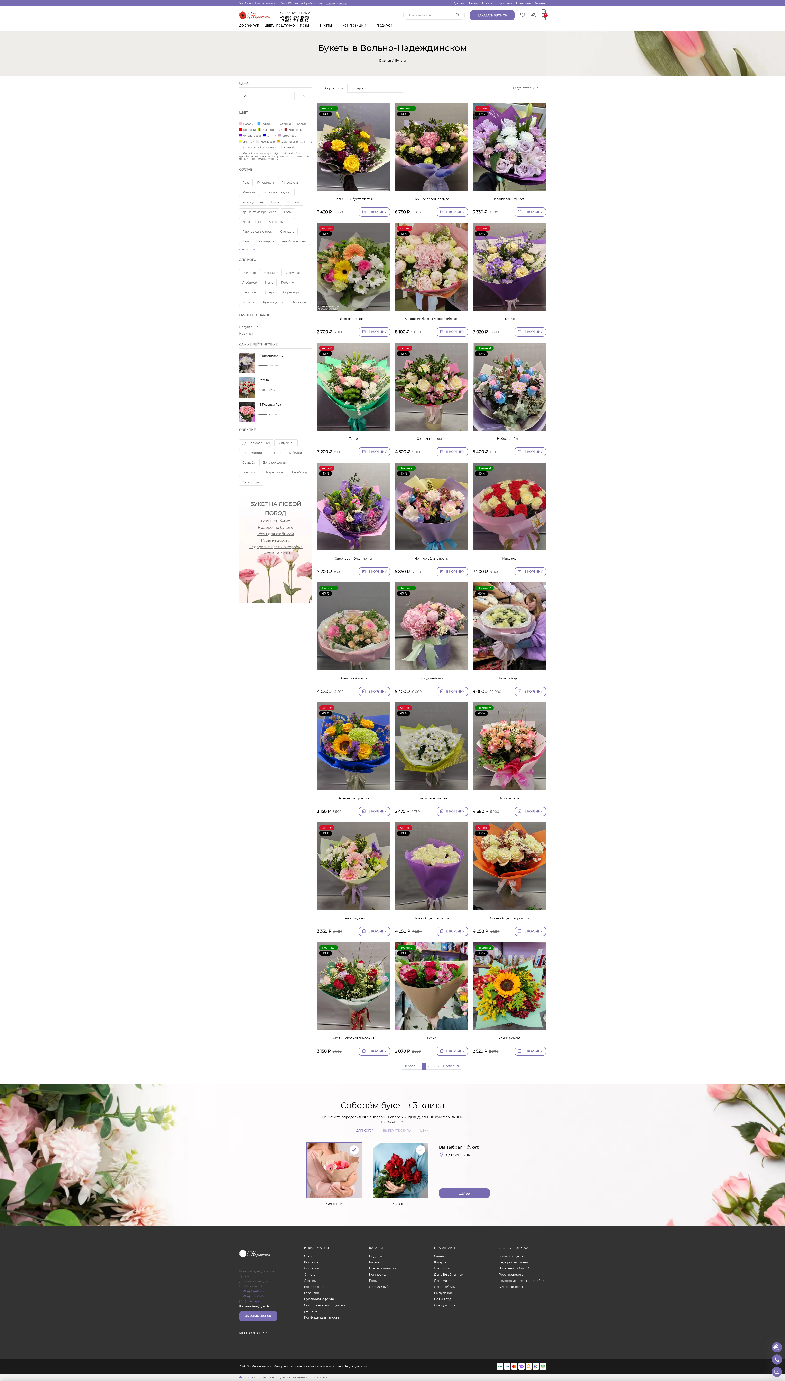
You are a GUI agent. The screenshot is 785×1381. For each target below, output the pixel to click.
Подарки (385, 25)
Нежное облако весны (432, 558)
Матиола (249, 192)
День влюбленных (256, 443)
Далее (464, 1193)
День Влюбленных (448, 1274)
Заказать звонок (258, 1315)
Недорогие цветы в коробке (276, 547)
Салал (246, 241)
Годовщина (274, 472)
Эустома (293, 202)
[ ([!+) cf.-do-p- (249, 1301)
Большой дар (509, 678)
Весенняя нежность (353, 319)
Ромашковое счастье (431, 798)
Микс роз (509, 558)
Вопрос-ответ (504, 3)
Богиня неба (509, 798)
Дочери (269, 292)
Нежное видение (353, 918)
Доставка (459, 3)
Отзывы (487, 3)
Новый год (298, 472)
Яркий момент (509, 1038)
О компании (523, 3)
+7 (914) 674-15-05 (294, 17)
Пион (275, 202)
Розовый (249, 123)
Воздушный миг (431, 678)
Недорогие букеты (276, 527)
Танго (353, 439)
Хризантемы (251, 222)
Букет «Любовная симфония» (354, 1038)
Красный (249, 129)
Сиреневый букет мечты (353, 558)
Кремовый (267, 141)
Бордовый (295, 129)
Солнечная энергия (431, 439)
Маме (269, 282)
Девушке (293, 273)
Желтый (248, 141)
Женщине (271, 273)
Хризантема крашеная (259, 212)
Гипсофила (289, 182)
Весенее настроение (353, 798)
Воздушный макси (353, 678)
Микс (308, 141)
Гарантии (311, 1293)
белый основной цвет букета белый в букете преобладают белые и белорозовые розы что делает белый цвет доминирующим (275, 156)
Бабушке (249, 292)
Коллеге (248, 302)
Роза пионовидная (277, 192)
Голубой (267, 123)
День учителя (444, 1305)
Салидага (287, 231)
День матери (252, 453)
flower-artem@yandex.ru (257, 1306)
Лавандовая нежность (509, 199)
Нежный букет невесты (431, 918)
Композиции (354, 25)
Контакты (540, 3)
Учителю (249, 273)
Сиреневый (290, 135)
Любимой (249, 282)
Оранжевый (289, 141)
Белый (301, 123)
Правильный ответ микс (260, 147)
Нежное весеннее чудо (431, 199)
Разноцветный (271, 129)
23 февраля (251, 482)
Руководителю (274, 302)
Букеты (326, 25)
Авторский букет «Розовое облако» (431, 319)
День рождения (275, 462)
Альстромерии (280, 222)
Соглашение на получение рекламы (325, 1308)
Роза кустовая (253, 202)
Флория (245, 1377)
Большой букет (275, 521)
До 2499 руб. (249, 25)
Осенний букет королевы (509, 918)
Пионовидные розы (257, 231)
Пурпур (509, 319)
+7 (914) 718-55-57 (251, 1296)
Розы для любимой (275, 534)
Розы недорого (275, 540)
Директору (291, 292)
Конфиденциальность (321, 1317)
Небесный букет (509, 439)
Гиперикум (265, 182)
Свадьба (248, 462)
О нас (308, 1256)
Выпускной (286, 443)
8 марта (275, 453)
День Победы (445, 1287)
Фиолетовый (252, 135)
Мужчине (300, 302)
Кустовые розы (275, 553)
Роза (245, 182)
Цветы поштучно (280, 25)
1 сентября (250, 472)
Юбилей (295, 453)
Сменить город (336, 3)
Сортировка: (334, 88)
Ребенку (287, 282)
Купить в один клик (353, 185)
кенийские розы (293, 241)
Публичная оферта (319, 1299)
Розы (305, 25)
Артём (244, 1276)
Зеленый (284, 123)
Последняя (451, 1066)
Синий (271, 135)
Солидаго (266, 241)
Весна (431, 1038)
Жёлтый (288, 147)
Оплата (473, 3)
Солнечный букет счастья (353, 199)
